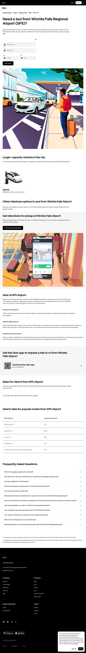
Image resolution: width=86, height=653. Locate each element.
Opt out (74, 648)
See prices (8, 63)
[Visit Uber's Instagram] (12, 622)
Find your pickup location (13, 228)
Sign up (78, 2)
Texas (15, 13)
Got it (80, 648)
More (4, 33)
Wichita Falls (23, 13)
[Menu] (83, 2)
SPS (30, 13)
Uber (4, 3)
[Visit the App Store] (19, 633)
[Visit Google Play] (8, 633)
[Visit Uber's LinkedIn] (4, 622)
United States (7, 13)
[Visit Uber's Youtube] (8, 622)
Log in (72, 2)
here (76, 643)
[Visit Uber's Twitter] (16, 622)
